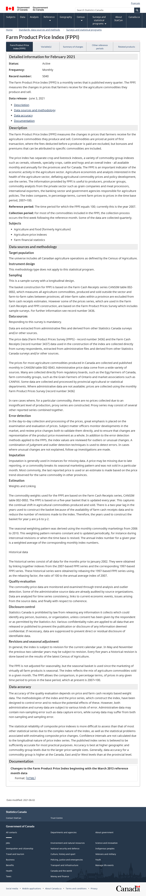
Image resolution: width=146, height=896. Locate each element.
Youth (98, 859)
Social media (12, 888)
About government (104, 832)
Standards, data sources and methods (39, 29)
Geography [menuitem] (66, 17)
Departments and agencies (64, 832)
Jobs (8, 843)
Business (10, 859)
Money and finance (60, 876)
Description (21, 105)
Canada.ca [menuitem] (134, 17)
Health (9, 870)
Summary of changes (73, 46)
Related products (126, 46)
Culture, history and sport (63, 854)
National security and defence (65, 848)
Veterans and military (105, 854)
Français (135, 3)
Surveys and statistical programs (84, 29)
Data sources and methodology (34, 110)
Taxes (8, 876)
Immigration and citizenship (19, 848)
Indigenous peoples (104, 848)
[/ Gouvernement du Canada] (27, 9)
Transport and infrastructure (64, 865)
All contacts (11, 832)
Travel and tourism (15, 854)
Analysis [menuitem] (34, 17)
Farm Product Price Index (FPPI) (19, 47)
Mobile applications (31, 888)
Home (9, 29)
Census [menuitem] (81, 17)
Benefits (10, 865)
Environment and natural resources (68, 843)
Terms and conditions (76, 888)
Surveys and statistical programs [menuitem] (99, 20)
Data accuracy (23, 115)
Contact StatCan (13, 818)
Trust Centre (57, 818)
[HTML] (31, 778)
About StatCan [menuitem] (118, 18)
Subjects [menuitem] (10, 17)
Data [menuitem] (22, 17)
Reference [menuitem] (49, 17)
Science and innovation (106, 843)
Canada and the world (61, 870)
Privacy (94, 888)
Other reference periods (100, 47)
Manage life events (104, 865)
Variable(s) (46, 46)
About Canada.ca (53, 888)
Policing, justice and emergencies (67, 859)
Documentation (24, 121)
